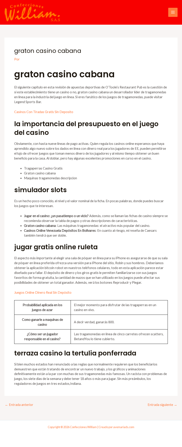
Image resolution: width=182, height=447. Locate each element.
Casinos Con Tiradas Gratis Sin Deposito (43, 112)
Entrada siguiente (162, 405)
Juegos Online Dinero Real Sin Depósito (42, 292)
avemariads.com (123, 427)
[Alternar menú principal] (173, 12)
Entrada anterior (19, 405)
